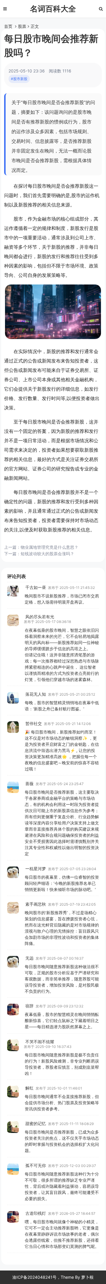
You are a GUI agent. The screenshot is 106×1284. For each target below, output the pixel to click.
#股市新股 (19, 79)
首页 (8, 26)
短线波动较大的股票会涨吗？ (47, 553)
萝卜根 (87, 1277)
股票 (22, 26)
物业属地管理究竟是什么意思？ (49, 547)
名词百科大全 (53, 8)
